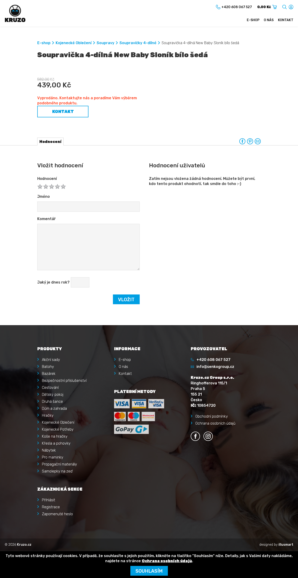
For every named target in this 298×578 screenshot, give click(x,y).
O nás (269, 20)
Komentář (46, 219)
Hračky (48, 415)
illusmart (285, 545)
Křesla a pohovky (56, 443)
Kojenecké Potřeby (58, 429)
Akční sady (51, 359)
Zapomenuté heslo (57, 514)
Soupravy (105, 43)
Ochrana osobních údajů (215, 423)
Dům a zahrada (54, 408)
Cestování (50, 387)
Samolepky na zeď (57, 471)
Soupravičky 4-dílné (137, 43)
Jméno (43, 196)
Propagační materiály (59, 464)
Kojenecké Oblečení (73, 43)
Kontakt (285, 20)
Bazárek (48, 373)
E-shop (253, 20)
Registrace (51, 507)
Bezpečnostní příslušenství (64, 380)
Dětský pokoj (52, 394)
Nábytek (49, 450)
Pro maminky (52, 457)
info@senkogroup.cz (215, 366)
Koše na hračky (55, 436)
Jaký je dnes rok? (53, 282)
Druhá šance (52, 401)
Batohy (48, 366)
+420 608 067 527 (213, 359)
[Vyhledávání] (284, 6)
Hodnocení (47, 178)
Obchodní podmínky (211, 416)
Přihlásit (48, 500)
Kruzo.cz (24, 545)
